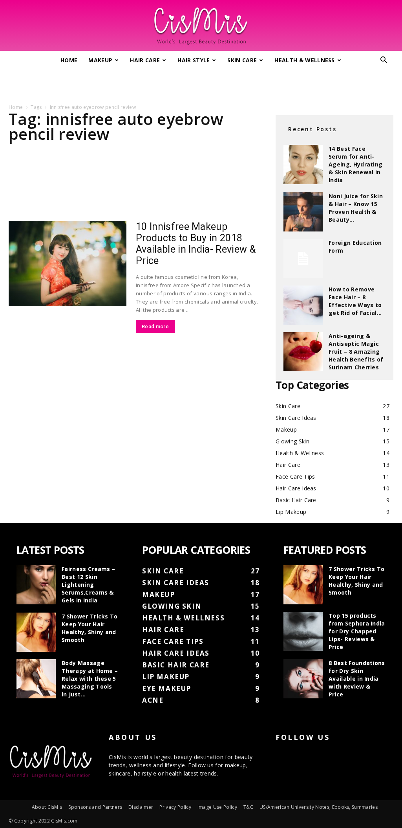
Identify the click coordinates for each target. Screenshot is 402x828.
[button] (384, 61)
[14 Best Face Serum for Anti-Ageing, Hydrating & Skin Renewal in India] (303, 164)
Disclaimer (140, 807)
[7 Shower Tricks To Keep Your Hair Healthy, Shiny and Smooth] (36, 632)
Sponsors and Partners (95, 807)
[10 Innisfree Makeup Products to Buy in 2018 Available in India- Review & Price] (67, 263)
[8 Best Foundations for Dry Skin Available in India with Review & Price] (303, 678)
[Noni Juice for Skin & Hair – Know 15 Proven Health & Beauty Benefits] (303, 211)
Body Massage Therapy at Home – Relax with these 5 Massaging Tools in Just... (90, 678)
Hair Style (193, 60)
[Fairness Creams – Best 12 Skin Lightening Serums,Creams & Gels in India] (36, 584)
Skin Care (242, 60)
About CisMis (47, 807)
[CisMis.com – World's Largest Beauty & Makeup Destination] (201, 25)
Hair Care (145, 60)
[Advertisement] (201, 83)
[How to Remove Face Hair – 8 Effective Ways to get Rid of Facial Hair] (303, 305)
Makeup (100, 60)
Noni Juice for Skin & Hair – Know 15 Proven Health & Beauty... (356, 207)
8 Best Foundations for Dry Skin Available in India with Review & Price (357, 678)
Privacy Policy (175, 807)
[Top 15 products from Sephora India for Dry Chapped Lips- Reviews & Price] (303, 631)
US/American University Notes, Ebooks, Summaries (318, 807)
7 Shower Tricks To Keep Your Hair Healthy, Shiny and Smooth (90, 628)
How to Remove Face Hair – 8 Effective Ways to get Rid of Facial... (355, 301)
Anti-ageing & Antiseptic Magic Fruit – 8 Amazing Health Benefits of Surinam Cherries (356, 351)
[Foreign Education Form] (303, 258)
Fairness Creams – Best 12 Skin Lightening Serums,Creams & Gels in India (88, 584)
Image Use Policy (217, 807)
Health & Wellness (304, 60)
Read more (155, 326)
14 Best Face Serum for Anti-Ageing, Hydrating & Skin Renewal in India (355, 164)
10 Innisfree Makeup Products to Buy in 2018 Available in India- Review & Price (196, 243)
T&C (248, 807)
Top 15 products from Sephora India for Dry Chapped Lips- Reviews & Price (357, 631)
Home (68, 60)
